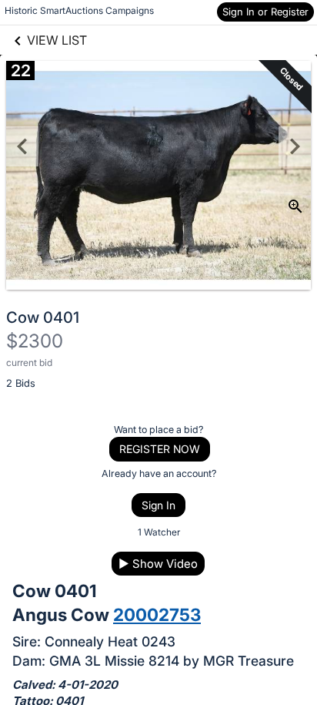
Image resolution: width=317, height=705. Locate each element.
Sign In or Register (265, 11)
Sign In (158, 505)
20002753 (157, 614)
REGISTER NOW (159, 448)
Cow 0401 (42, 317)
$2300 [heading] (34, 341)
